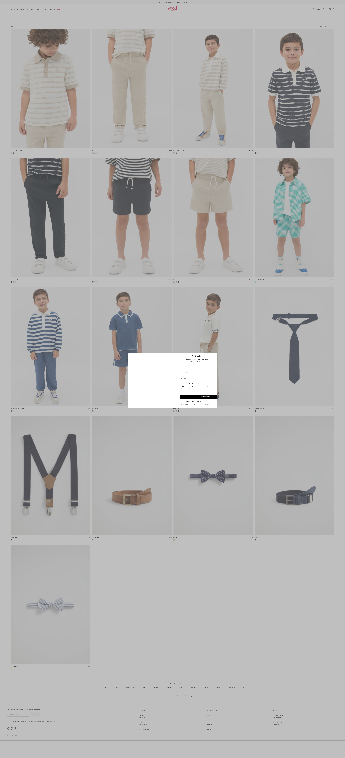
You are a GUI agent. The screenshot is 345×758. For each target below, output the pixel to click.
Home (208, 389)
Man (207, 386)
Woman (194, 386)
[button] (215, 354)
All (183, 386)
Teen (183, 389)
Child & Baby (195, 389)
